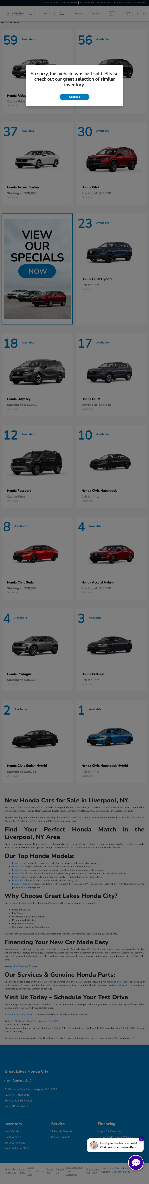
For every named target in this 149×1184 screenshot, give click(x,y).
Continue (74, 97)
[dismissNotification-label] (141, 1138)
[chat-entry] (136, 1162)
